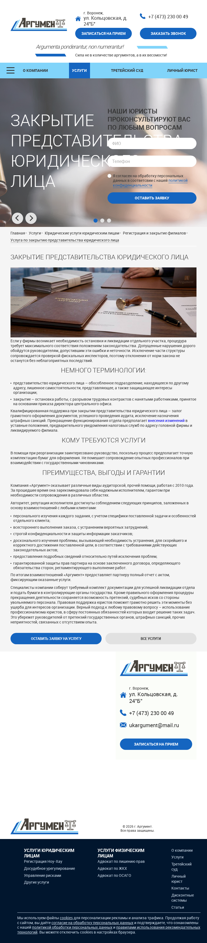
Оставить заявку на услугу (56, 638)
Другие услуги (36, 882)
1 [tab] (96, 221)
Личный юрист (182, 70)
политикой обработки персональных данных (72, 927)
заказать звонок (168, 33)
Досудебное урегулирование (49, 868)
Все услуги (151, 638)
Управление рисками (42, 875)
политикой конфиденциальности (150, 183)
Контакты (180, 888)
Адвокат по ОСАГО (114, 875)
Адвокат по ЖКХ (112, 868)
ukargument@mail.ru (154, 725)
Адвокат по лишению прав (121, 861)
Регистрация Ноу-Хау (43, 861)
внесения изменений (166, 420)
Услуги (79, 70)
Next (31, 218)
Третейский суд (127, 70)
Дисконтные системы (182, 897)
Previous (17, 218)
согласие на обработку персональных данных (92, 922)
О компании (35, 70)
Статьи (177, 907)
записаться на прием (103, 33)
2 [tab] (102, 221)
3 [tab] (109, 221)
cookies (66, 917)
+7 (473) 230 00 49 (168, 17)
